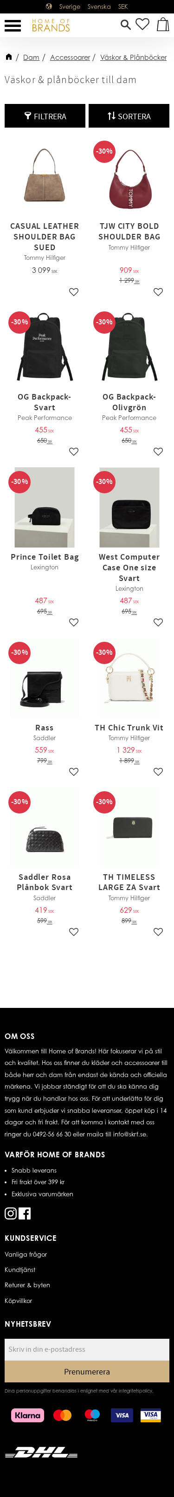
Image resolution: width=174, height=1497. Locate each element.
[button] (13, 26)
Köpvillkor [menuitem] (18, 1300)
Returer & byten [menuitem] (27, 1285)
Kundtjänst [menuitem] (20, 1269)
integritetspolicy (135, 1391)
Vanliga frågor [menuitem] (26, 1254)
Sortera (134, 116)
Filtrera (50, 116)
